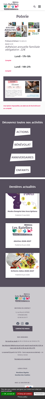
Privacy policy (22, 397)
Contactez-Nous (23, 328)
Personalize (39, 394)
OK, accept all (8, 394)
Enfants (22, 170)
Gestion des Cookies (22, 375)
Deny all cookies (25, 394)
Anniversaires (22, 157)
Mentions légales (22, 372)
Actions (22, 132)
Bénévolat (22, 144)
